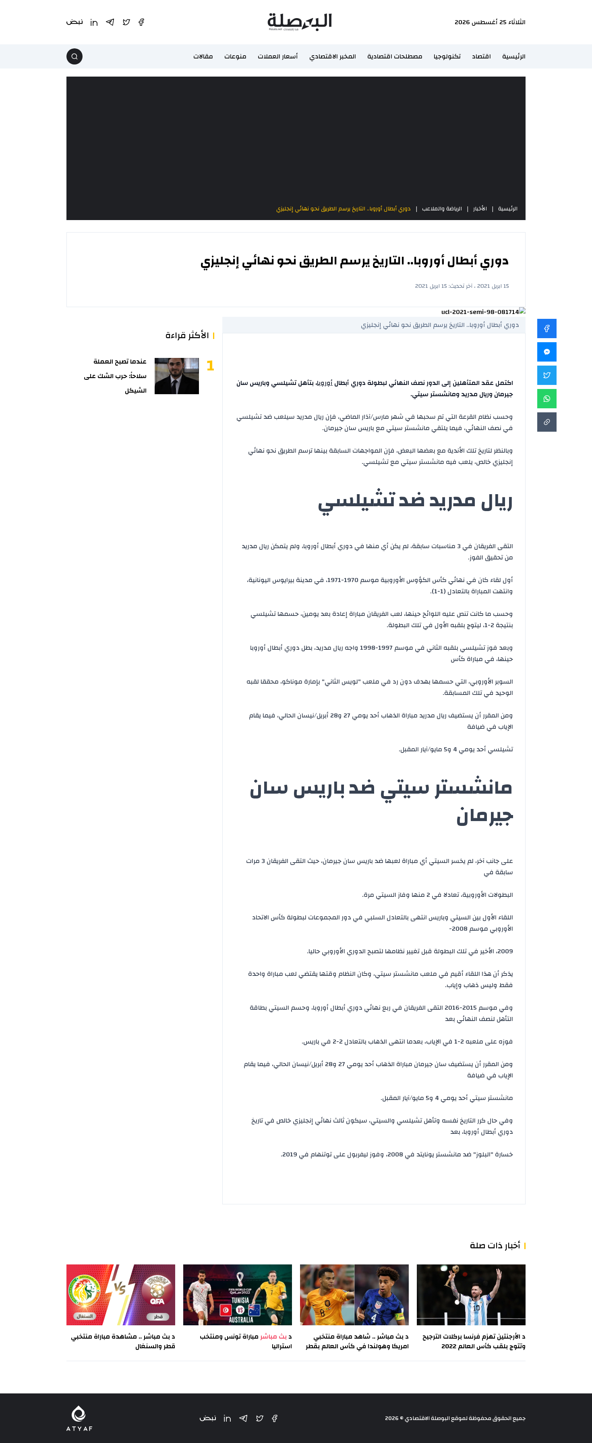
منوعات (235, 56)
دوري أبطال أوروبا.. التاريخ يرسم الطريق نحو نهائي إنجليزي (343, 209)
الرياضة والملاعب (442, 209)
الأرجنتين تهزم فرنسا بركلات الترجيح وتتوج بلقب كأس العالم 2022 (474, 1341)
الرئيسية (514, 56)
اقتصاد (481, 56)
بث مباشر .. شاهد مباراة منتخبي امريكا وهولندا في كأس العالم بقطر (357, 1341)
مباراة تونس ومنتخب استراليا (246, 1341)
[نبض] (208, 1419)
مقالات (203, 56)
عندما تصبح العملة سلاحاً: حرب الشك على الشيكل (115, 376)
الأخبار (480, 209)
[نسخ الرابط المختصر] (547, 422)
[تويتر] (260, 1418)
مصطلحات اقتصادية (394, 56)
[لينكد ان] (227, 1418)
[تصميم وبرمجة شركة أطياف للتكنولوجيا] (79, 1418)
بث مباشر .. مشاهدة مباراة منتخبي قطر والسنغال (123, 1341)
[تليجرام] (243, 1418)
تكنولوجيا (447, 56)
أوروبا (325, 383)
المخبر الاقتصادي (332, 56)
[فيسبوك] (274, 1418)
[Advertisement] (296, 140)
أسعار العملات (278, 56)
